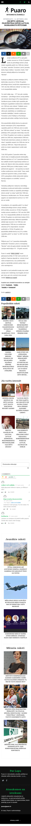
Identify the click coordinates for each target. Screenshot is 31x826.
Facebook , (9, 285)
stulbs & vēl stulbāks (16, 502)
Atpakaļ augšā (14, 820)
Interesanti (8, 19)
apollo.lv (8, 292)
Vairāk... (23, 776)
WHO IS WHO (15, 253)
